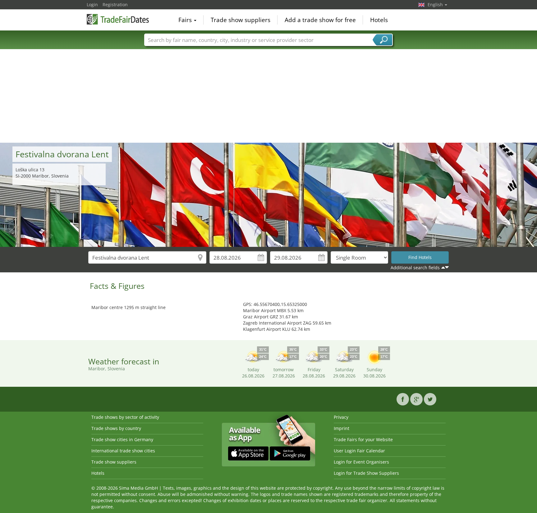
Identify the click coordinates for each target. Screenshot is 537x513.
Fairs (185, 20)
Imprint (341, 428)
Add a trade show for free (320, 20)
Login (92, 4)
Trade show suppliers (240, 20)
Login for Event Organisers (361, 462)
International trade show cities (123, 451)
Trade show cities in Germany (122, 439)
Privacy (341, 417)
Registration (115, 4)
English (436, 4)
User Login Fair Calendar (359, 451)
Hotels (379, 20)
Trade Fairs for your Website (363, 439)
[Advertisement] (268, 96)
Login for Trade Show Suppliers (366, 473)
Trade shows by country (116, 428)
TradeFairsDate (118, 19)
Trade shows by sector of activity (125, 417)
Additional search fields (415, 267)
